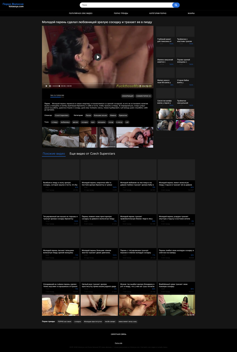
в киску (119, 122)
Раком (88, 115)
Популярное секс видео (80, 13)
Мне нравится (44, 96)
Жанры (191, 13)
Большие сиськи (100, 115)
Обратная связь (118, 334)
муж (93, 122)
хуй (127, 122)
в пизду (55, 122)
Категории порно (157, 13)
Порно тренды (121, 13)
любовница (65, 122)
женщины (101, 122)
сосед (111, 122)
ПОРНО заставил (64, 321)
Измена (113, 115)
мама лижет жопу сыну (128, 321)
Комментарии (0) (143, 96)
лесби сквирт (110, 321)
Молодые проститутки (93, 321)
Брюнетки (123, 115)
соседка (84, 122)
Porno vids (118, 343)
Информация (127, 96)
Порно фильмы (45, 13)
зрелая (75, 122)
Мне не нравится (47, 96)
